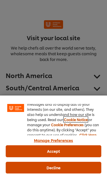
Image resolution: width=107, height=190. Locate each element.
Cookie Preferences (67, 124)
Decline (54, 167)
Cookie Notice (76, 119)
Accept (53, 151)
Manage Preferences (53, 140)
